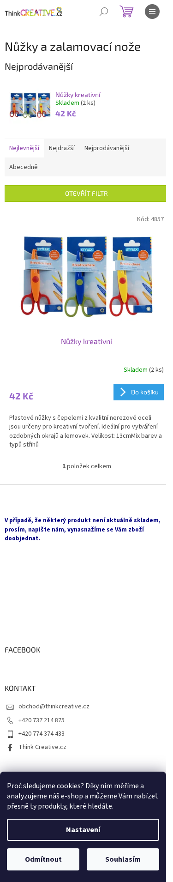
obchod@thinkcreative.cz (53, 706)
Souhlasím (123, 859)
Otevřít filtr (86, 193)
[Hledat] (104, 11)
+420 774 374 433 (41, 733)
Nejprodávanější (106, 148)
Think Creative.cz (42, 747)
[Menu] (152, 11)
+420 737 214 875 (41, 720)
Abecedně (23, 167)
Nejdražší (62, 148)
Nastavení (83, 830)
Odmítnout (43, 859)
